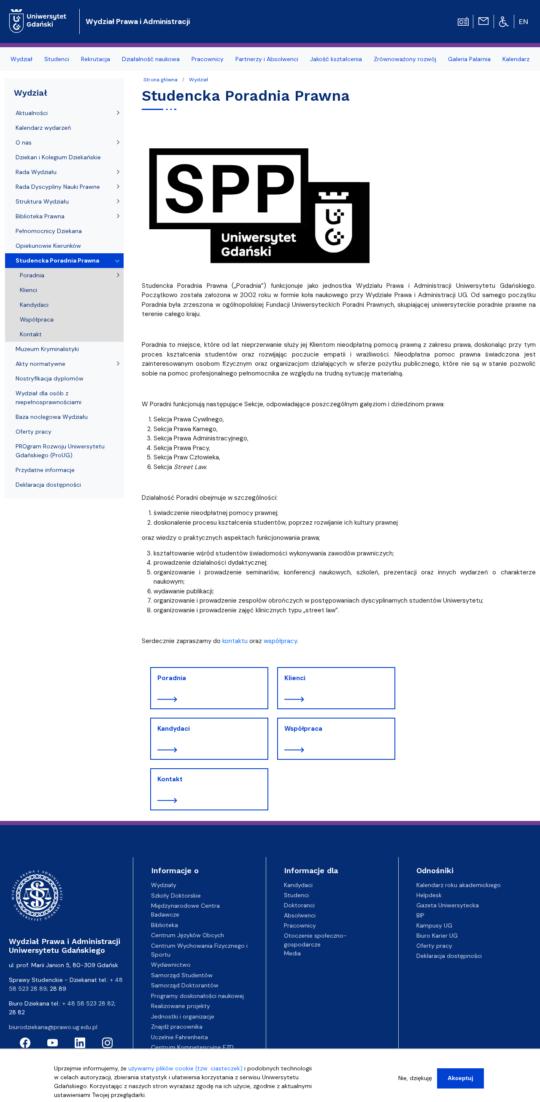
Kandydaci (173, 728)
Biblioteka (164, 925)
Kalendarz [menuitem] (515, 59)
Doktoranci (299, 905)
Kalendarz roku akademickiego (458, 885)
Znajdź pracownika (176, 1026)
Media (292, 953)
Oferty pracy (33, 431)
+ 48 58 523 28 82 (88, 1003)
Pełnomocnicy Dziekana (49, 231)
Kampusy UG (434, 925)
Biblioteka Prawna (40, 216)
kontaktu (235, 641)
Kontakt (170, 779)
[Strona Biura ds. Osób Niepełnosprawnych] (504, 21)
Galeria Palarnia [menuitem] (469, 59)
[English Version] (523, 21)
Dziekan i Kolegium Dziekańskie (58, 157)
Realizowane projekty (180, 1006)
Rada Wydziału (36, 172)
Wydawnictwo (171, 964)
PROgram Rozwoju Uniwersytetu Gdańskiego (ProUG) (60, 450)
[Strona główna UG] (38, 14)
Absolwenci (300, 915)
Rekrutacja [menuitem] (95, 59)
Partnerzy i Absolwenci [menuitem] (266, 59)
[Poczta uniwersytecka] (483, 20)
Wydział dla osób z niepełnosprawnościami (48, 397)
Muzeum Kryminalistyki (47, 349)
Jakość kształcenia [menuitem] (336, 59)
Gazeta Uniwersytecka (447, 905)
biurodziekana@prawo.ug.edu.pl (53, 1027)
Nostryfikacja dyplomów (50, 378)
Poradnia (171, 678)
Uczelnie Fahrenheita (179, 1037)
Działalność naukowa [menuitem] (151, 59)
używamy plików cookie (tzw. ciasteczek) (185, 1068)
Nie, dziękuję (415, 1078)
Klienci (294, 678)
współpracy (280, 641)
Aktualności (32, 113)
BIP (420, 915)
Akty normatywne (40, 363)
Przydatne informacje (45, 470)
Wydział (198, 79)
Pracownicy (300, 925)
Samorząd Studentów (182, 975)
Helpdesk (429, 895)
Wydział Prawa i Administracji (138, 21)
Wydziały (163, 885)
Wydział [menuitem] (21, 59)
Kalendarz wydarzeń (43, 127)
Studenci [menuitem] (56, 59)
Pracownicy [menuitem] (208, 59)
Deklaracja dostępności (48, 484)
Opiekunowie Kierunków (48, 245)
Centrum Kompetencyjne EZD (192, 1047)
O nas (24, 142)
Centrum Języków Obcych (187, 935)
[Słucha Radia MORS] (463, 20)
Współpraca (303, 728)
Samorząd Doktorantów (185, 985)
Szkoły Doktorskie (176, 895)
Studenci (296, 895)
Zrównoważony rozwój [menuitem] (405, 59)
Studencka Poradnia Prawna (57, 260)
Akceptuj (460, 1078)
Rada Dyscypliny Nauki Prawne (58, 186)
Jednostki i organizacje (182, 1016)
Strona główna (160, 79)
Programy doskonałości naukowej (197, 996)
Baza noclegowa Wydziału (52, 417)
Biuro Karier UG (437, 935)
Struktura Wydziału (42, 201)
